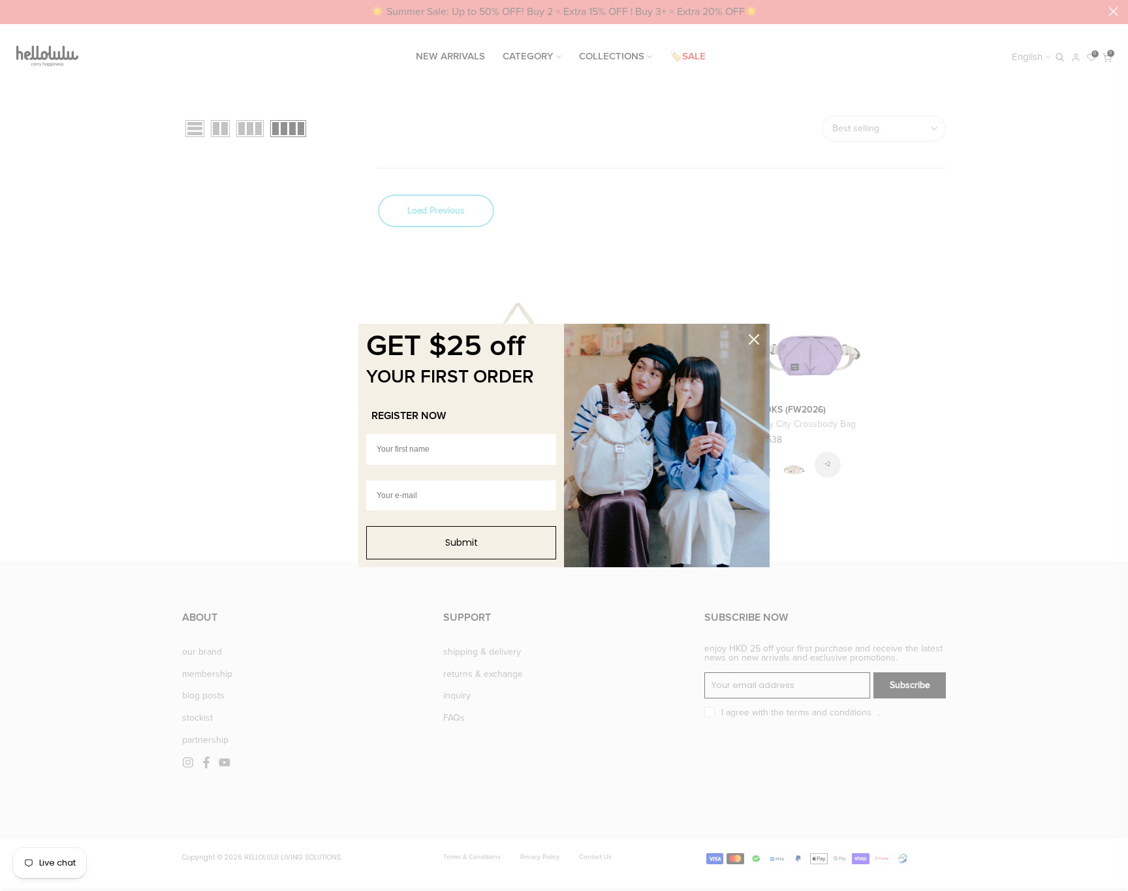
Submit (461, 542)
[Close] (754, 339)
